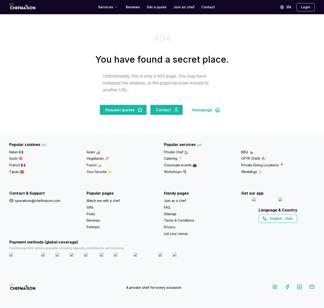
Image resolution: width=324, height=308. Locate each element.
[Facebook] (287, 287)
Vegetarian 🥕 (98, 158)
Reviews (133, 7)
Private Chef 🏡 (176, 152)
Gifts (90, 207)
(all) (43, 145)
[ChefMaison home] (22, 288)
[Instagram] (275, 287)
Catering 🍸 (173, 158)
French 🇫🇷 (17, 165)
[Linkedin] (299, 287)
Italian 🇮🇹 (16, 152)
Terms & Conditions (179, 220)
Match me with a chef (103, 201)
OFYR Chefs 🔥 (253, 158)
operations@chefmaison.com (37, 201)
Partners (93, 227)
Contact (208, 7)
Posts (91, 214)
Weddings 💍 (251, 172)
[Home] (22, 7)
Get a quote (157, 7)
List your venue (176, 234)
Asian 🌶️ (93, 152)
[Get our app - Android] (291, 200)
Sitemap (170, 214)
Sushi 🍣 (16, 158)
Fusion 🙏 (94, 165)
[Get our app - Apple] (263, 200)
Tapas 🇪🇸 (16, 172)
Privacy (170, 227)
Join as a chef (175, 201)
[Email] (312, 287)
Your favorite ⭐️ (99, 172)
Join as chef (183, 7)
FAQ (167, 207)
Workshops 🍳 (175, 172)
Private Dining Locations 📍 (262, 165)
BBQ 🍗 (247, 152)
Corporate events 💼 (180, 165)
